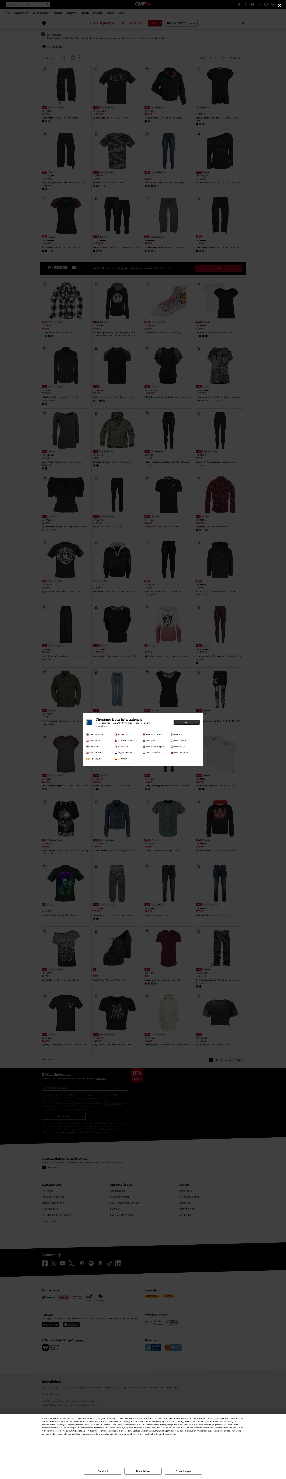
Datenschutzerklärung (166, 1434)
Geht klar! (103, 1471)
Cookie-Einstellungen (74, 1434)
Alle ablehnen (143, 1471)
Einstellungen (183, 1471)
